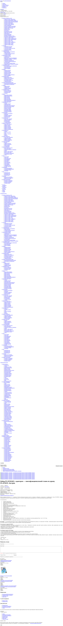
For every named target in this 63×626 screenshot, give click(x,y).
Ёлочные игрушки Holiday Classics (10, 196)
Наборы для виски (7, 125)
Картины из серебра (7, 249)
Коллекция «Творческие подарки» (10, 36)
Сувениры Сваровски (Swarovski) (10, 61)
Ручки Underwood (7, 162)
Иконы (5, 423)
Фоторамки (6, 170)
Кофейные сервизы (7, 88)
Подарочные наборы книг (8, 256)
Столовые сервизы (7, 87)
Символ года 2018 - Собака (8, 37)
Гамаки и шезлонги (7, 143)
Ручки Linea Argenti (7, 158)
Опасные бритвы (7, 140)
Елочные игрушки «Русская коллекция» (11, 21)
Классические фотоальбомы (9, 346)
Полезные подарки (7, 415)
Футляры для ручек (7, 166)
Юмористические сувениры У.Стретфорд (11, 64)
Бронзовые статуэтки (7, 226)
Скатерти (5, 93)
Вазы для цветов (7, 382)
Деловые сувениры (7, 103)
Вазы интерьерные (7, 148)
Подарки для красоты (6, 136)
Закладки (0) (4, 7)
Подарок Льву (6, 442)
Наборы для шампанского (8, 129)
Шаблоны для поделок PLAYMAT (6, 575)
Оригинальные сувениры (8, 425)
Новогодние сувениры (8, 32)
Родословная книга (7, 80)
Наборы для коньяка (7, 127)
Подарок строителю (7, 458)
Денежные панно (7, 71)
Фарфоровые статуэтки (8, 46)
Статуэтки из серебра (8, 47)
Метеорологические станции (9, 106)
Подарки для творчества (8, 411)
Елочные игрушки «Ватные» (9, 24)
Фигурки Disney (7, 62)
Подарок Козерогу (7, 441)
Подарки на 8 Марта (7, 182)
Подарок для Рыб (7, 440)
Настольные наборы (7, 286)
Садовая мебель (7, 323)
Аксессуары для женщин (8, 137)
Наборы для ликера (7, 128)
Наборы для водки (7, 126)
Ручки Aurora (6, 156)
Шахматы (6, 135)
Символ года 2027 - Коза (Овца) (9, 19)
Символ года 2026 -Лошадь (8, 44)
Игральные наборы (7, 309)
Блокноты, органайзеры (8, 113)
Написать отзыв (12, 493)
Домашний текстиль (5, 89)
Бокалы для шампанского (8, 421)
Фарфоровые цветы (7, 395)
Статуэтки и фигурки (8, 392)
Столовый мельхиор (5, 50)
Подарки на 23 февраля (8, 181)
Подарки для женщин (4, 185)
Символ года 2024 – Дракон (9, 219)
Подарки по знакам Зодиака (7, 436)
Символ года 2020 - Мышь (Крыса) (10, 39)
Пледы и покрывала (7, 90)
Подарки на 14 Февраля (8, 180)
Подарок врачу (6, 451)
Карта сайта (4, 596)
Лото (5, 132)
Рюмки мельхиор (7, 52)
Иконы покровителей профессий (9, 100)
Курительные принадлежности (9, 105)
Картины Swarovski (7, 248)
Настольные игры (5, 130)
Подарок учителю (7, 459)
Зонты (5, 383)
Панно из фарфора (7, 75)
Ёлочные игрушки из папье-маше (10, 26)
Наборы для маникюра (8, 139)
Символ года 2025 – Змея (8, 43)
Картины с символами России (9, 74)
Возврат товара (4, 600)
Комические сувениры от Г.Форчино (10, 234)
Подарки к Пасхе (7, 183)
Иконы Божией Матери (8, 95)
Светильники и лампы (8, 331)
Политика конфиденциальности (7, 594)
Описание (2, 495)
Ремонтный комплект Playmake (5, 561)
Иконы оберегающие (7, 101)
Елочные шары (6, 28)
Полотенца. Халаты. (7, 91)
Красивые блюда (7, 120)
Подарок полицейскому (8, 456)
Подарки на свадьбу (4, 189)
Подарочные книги (5, 76)
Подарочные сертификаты (6, 606)
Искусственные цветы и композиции (10, 65)
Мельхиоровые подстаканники (9, 51)
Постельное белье (7, 92)
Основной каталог (3, 193)
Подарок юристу (7, 461)
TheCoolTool (7, 486)
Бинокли (5, 142)
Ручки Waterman (7, 164)
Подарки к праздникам (6, 179)
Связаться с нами (5, 619)
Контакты (4, 6)
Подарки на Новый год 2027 (7, 18)
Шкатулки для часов (7, 178)
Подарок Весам (6, 438)
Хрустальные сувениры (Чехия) (9, 63)
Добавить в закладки (3, 492)
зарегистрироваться (7, 0)
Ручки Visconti (6, 163)
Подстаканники (7, 121)
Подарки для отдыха (5, 141)
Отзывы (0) (12, 495)
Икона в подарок (7, 368)
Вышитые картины (7, 70)
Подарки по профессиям (6, 447)
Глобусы (5, 102)
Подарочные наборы (7, 375)
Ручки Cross (6, 157)
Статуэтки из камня (7, 49)
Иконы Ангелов (7, 96)
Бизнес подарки (3, 190)
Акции (3, 613)
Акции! (3, 191)
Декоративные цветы (5, 241)
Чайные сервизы (7, 86)
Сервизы (5, 391)
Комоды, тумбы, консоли (8, 151)
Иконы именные (7, 97)
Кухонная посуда (5, 117)
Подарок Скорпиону (7, 445)
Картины (3, 69)
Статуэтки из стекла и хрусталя (9, 48)
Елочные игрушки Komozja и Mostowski (11, 197)
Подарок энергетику (7, 460)
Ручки (3, 155)
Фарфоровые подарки (8, 431)
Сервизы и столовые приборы (9, 430)
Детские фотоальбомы (8, 168)
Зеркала (5, 150)
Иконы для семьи (7, 98)
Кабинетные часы (7, 104)
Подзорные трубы (7, 376)
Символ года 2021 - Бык (8, 40)
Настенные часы (7, 173)
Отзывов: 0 (7, 493)
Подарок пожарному (7, 455)
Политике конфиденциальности (35, 623)
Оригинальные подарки (6, 55)
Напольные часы (7, 172)
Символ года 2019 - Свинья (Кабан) (10, 38)
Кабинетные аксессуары (6, 278)
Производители (5, 601)
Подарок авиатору (7, 448)
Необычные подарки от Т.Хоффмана (10, 58)
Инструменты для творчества (9, 84)
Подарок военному (7, 450)
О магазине (4, 4)
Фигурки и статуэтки (8, 111)
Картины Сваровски (7, 211)
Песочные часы (7, 175)
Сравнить (9, 492)
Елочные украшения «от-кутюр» (9, 27)
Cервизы (3, 85)
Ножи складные (7, 145)
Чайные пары (6, 263)
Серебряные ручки (7, 165)
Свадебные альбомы (7, 169)
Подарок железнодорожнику (9, 452)
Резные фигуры (7, 33)
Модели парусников (7, 107)
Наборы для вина (7, 302)
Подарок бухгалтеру (7, 449)
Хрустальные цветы (7, 66)
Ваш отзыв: (2, 545)
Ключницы (6, 114)
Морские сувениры (7, 108)
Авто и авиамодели (7, 401)
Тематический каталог (4, 362)
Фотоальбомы (4, 167)
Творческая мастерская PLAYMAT (10, 83)
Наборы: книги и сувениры (9, 78)
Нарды (5, 134)
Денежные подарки (7, 56)
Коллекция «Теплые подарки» (9, 35)
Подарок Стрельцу (7, 446)
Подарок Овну (6, 443)
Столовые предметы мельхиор (9, 53)
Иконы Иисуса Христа (8, 271)
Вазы (5, 422)
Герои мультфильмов (7, 25)
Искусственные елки (7, 34)
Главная (3, 3)
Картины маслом (7, 73)
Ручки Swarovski (7, 339)
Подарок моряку (7, 453)
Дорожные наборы (7, 138)
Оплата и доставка (5, 5)
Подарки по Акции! (5, 435)
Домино (5, 131)
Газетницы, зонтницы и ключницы (10, 149)
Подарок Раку (6, 444)
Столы (5, 154)
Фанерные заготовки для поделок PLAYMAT (8, 586)
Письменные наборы (7, 110)
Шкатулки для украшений (8, 177)
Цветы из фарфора (7, 68)
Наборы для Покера (7, 133)
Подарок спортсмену (7, 457)
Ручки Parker (6, 338)
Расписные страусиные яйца (9, 60)
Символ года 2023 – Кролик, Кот (9, 42)
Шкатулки (4, 353)
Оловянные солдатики (8, 59)
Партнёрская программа (6, 614)
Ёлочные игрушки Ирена (8, 22)
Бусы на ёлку (6, 30)
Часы (3, 171)
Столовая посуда (7, 394)
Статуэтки (4, 45)
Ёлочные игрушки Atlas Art (9, 23)
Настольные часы (7, 174)
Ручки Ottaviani (6, 160)
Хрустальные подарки (8, 432)
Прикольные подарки (8, 416)
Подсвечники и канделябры (9, 153)
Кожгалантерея (4, 112)
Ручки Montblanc (7, 159)
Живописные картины (8, 367)
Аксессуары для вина (8, 301)
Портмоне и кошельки (8, 115)
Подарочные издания (7, 79)
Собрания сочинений (8, 81)
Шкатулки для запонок (8, 354)
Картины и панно (7, 369)
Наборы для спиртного (6, 123)
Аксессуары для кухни (8, 118)
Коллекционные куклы (8, 31)
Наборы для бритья (7, 316)
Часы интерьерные (7, 418)
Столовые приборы (7, 54)
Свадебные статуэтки (8, 428)
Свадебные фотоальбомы (8, 429)
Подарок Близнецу (7, 437)
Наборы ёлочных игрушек (8, 204)
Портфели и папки (7, 116)
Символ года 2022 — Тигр (8, 41)
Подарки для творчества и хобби (7, 82)
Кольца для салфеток (7, 119)
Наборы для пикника (7, 144)
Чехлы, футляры (7, 293)
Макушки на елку (7, 29)
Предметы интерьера (5, 324)
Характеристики (7, 495)
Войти (1, 0)
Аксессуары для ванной (8, 147)
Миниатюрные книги (8, 77)
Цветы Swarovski (7, 67)
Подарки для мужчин (4, 187)
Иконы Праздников (7, 99)
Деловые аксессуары (7, 366)
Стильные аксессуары (8, 393)
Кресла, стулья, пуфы (7, 152)
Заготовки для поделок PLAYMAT (6, 581)
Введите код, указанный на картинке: (6, 556)
